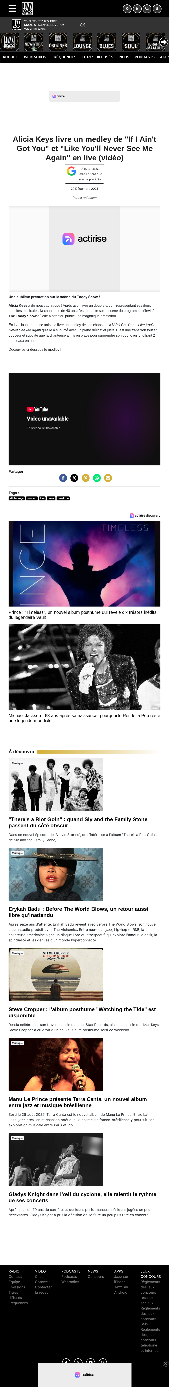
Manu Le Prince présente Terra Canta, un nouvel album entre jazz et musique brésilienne (78, 1102)
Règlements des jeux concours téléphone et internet (150, 1340)
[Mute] (82, 25)
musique (63, 498)
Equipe (14, 1282)
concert (32, 498)
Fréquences (64, 57)
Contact (15, 1276)
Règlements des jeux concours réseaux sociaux (150, 1292)
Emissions (17, 1287)
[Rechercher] (147, 8)
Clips (39, 1276)
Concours (96, 1276)
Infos (124, 57)
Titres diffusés (97, 57)
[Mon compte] (157, 8)
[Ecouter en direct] (137, 8)
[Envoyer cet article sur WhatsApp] (96, 480)
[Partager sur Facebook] (62, 480)
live (42, 498)
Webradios (35, 57)
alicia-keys (17, 498)
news (51, 498)
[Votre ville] (127, 8)
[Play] (6, 38)
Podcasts (145, 57)
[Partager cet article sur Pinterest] (84, 480)
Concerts (42, 1282)
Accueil (11, 57)
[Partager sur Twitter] (73, 480)
